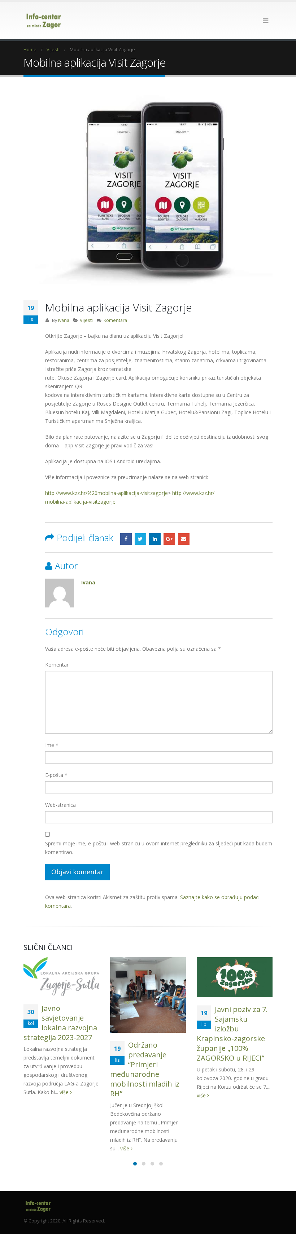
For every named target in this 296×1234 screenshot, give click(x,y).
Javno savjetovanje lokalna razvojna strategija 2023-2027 (60, 1022)
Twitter (140, 539)
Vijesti (86, 320)
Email (184, 539)
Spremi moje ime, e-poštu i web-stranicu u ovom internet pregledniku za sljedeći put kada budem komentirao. (158, 847)
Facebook (126, 539)
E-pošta (56, 774)
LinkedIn (155, 539)
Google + (169, 539)
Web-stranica (60, 804)
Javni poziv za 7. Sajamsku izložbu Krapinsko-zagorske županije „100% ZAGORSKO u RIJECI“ (232, 1033)
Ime (51, 745)
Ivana (63, 320)
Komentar (57, 664)
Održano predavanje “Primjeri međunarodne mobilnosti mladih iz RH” (144, 1069)
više (65, 1092)
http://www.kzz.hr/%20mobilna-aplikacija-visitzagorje (106, 493)
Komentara (115, 320)
